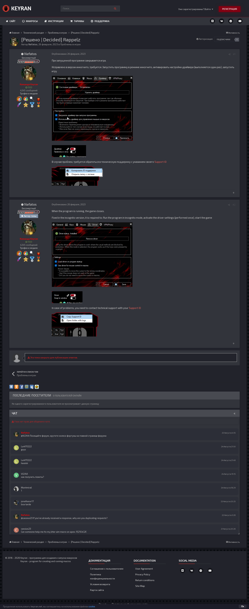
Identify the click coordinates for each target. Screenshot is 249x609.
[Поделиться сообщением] (229, 54)
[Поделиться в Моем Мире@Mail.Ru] (27, 387)
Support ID (160, 161)
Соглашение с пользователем (106, 568)
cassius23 (26, 528)
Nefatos (32, 44)
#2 (234, 204)
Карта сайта (97, 590)
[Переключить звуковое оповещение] (235, 413)
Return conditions (144, 580)
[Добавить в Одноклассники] (16, 387)
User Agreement (144, 568)
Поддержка (101, 21)
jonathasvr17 (27, 501)
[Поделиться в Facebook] (21, 387)
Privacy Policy (142, 574)
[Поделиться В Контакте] (11, 387)
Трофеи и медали (29, 93)
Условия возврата (100, 584)
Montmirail (26, 487)
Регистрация (229, 9)
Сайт (12, 21)
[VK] (221, 21)
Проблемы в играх (70, 44)
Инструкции (56, 21)
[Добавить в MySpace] (32, 387)
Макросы (31, 21)
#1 (234, 54)
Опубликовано (69, 53)
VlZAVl (24, 473)
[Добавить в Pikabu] (37, 387)
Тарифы (78, 21)
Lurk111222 (26, 446)
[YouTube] (239, 21)
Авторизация (206, 39)
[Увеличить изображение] (92, 107)
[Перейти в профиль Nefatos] (14, 41)
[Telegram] (230, 21)
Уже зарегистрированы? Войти (195, 9)
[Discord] (212, 21)
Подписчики (223, 39)
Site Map (140, 585)
